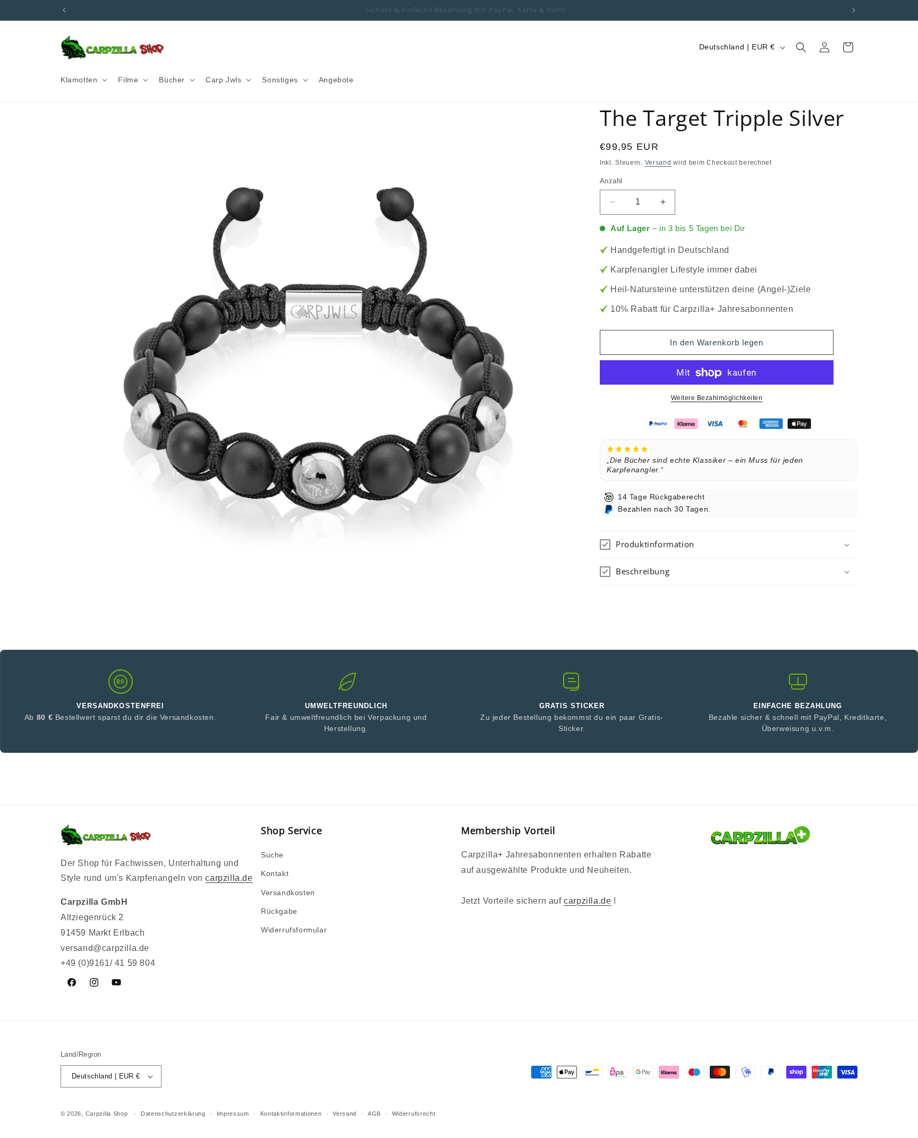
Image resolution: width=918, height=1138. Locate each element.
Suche (272, 855)
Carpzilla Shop (107, 1113)
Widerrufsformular (294, 929)
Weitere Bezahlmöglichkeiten (717, 398)
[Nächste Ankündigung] (853, 10)
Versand (658, 162)
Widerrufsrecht (414, 1113)
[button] (83, 80)
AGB (374, 1113)
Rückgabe (279, 911)
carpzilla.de (228, 877)
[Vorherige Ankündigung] (64, 10)
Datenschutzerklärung (173, 1113)
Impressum (233, 1113)
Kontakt (274, 873)
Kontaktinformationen (291, 1113)
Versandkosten (288, 892)
